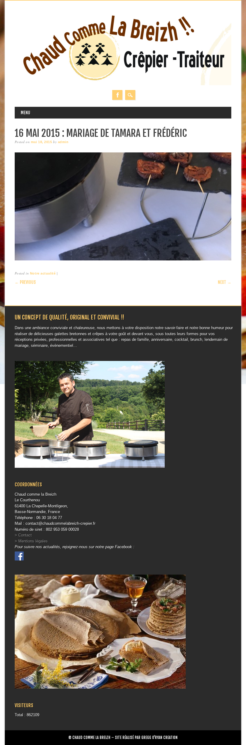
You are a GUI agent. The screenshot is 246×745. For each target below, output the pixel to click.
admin (63, 142)
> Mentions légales (31, 541)
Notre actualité (43, 273)
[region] (123, 206)
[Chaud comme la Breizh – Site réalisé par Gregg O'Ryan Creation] (123, 84)
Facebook (117, 95)
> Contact (23, 535)
